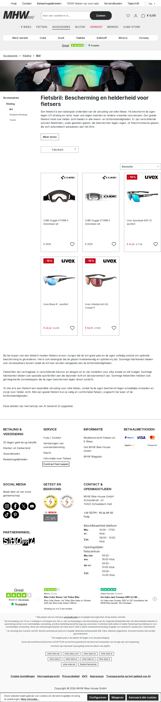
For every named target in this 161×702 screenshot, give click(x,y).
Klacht (47, 452)
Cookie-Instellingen (23, 676)
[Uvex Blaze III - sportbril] (59, 280)
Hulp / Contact (52, 437)
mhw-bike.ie (71, 659)
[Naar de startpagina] (19, 15)
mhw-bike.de (53, 653)
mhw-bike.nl (88, 659)
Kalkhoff (102, 37)
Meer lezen (50, 136)
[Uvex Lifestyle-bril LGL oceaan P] (101, 280)
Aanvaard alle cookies (142, 697)
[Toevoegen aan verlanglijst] (72, 244)
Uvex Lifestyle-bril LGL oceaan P (96, 306)
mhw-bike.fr (106, 653)
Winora (123, 37)
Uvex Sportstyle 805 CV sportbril (139, 222)
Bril (11, 109)
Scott (61, 37)
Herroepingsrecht (48, 676)
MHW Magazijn (93, 456)
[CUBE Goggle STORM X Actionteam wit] (59, 196)
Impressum (97, 676)
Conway (144, 37)
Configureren (97, 697)
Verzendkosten (113, 3)
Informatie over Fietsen (57, 458)
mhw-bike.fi (104, 659)
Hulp (14, 3)
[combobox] (68, 15)
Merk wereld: (20, 37)
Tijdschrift (133, 3)
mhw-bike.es (90, 653)
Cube (43, 37)
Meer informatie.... (30, 699)
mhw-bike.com (72, 653)
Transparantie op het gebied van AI (128, 676)
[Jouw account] (135, 15)
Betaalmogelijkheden (49, 3)
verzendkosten (71, 617)
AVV (84, 676)
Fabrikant (57, 149)
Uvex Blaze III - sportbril (55, 304)
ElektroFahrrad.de (88, 664)
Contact (26, 3)
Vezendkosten (11, 453)
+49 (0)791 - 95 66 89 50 (98, 512)
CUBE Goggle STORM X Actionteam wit (55, 222)
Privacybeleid (70, 676)
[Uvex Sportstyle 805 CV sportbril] (142, 196)
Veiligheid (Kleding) (18, 114)
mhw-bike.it (55, 659)
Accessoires (11, 97)
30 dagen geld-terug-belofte (19, 442)
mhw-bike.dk (69, 664)
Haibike (80, 37)
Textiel (12, 120)
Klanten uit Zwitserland (16, 448)
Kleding (10, 103)
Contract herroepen (55, 464)
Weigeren (117, 697)
